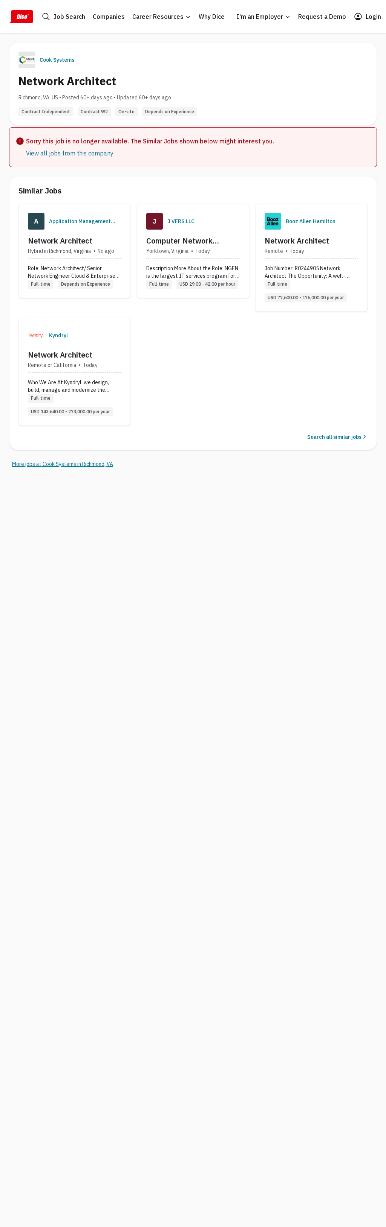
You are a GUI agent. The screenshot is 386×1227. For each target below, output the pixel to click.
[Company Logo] (36, 221)
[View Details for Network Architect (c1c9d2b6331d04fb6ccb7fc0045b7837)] (74, 371)
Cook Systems (57, 59)
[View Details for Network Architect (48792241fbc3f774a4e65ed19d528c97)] (311, 257)
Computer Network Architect (179, 241)
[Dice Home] (21, 16)
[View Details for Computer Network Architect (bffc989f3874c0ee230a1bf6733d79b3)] (193, 251)
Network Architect (60, 241)
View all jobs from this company (69, 153)
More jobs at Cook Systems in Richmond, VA (62, 464)
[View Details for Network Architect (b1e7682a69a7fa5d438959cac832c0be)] (74, 251)
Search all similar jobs (334, 437)
